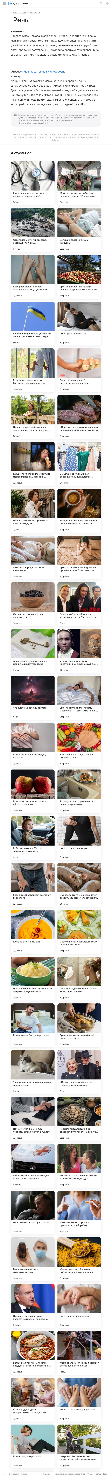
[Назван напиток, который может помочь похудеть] (33, 511)
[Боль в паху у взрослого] (33, 1446)
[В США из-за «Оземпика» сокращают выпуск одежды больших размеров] (79, 464)
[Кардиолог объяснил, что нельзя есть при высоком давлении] (79, 511)
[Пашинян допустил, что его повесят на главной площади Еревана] (33, 1306)
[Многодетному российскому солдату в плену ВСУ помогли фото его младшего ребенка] (79, 183)
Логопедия (35, 12)
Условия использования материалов (69, 1474)
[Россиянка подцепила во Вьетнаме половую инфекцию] (33, 370)
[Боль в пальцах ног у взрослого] (79, 1400)
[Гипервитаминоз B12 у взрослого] (33, 1212)
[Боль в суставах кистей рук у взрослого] (33, 745)
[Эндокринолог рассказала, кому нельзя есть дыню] (79, 932)
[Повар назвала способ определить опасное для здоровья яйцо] (79, 370)
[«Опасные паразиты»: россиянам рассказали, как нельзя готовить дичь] (79, 417)
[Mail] (10, 3)
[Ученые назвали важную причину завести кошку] (33, 1072)
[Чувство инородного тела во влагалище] (33, 557)
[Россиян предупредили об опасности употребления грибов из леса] (79, 1119)
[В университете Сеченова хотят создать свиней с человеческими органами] (79, 885)
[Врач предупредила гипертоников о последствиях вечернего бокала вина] (33, 1400)
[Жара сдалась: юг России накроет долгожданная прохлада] (79, 1353)
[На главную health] (20, 3)
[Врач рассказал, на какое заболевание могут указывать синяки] (33, 277)
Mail (4, 1474)
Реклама (25, 1474)
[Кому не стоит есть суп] (33, 932)
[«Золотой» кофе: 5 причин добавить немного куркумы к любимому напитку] (79, 1259)
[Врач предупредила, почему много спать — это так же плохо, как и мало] (79, 698)
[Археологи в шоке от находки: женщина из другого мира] (33, 651)
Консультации (19, 12)
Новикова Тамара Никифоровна (44, 71)
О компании (14, 1474)
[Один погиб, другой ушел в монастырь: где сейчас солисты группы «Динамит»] (79, 604)
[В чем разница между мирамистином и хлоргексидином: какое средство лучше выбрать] (33, 1259)
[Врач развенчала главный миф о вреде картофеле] (79, 1025)
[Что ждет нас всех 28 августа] (33, 698)
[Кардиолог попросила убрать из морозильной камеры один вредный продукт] (33, 464)
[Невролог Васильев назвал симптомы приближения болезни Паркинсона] (79, 1446)
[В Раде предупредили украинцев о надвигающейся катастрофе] (33, 323)
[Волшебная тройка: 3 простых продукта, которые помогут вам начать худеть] (33, 1353)
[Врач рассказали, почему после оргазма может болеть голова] (79, 557)
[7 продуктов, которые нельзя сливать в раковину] (79, 791)
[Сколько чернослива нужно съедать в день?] (33, 604)
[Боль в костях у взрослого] (79, 1306)
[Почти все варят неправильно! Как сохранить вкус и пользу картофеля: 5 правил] (33, 979)
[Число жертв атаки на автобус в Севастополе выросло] (33, 1166)
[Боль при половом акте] (79, 323)
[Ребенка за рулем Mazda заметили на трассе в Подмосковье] (33, 838)
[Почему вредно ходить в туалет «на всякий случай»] (79, 979)
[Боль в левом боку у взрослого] (33, 1025)
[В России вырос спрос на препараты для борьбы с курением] (79, 1212)
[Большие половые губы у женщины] (79, 230)
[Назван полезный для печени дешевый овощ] (79, 745)
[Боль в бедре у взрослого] (79, 838)
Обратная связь (94, 1474)
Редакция (47, 1474)
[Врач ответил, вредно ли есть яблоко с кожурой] (33, 791)
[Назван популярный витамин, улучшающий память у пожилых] (33, 417)
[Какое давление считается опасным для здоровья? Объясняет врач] (33, 183)
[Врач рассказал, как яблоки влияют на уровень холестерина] (79, 277)
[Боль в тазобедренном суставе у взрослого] (33, 885)
